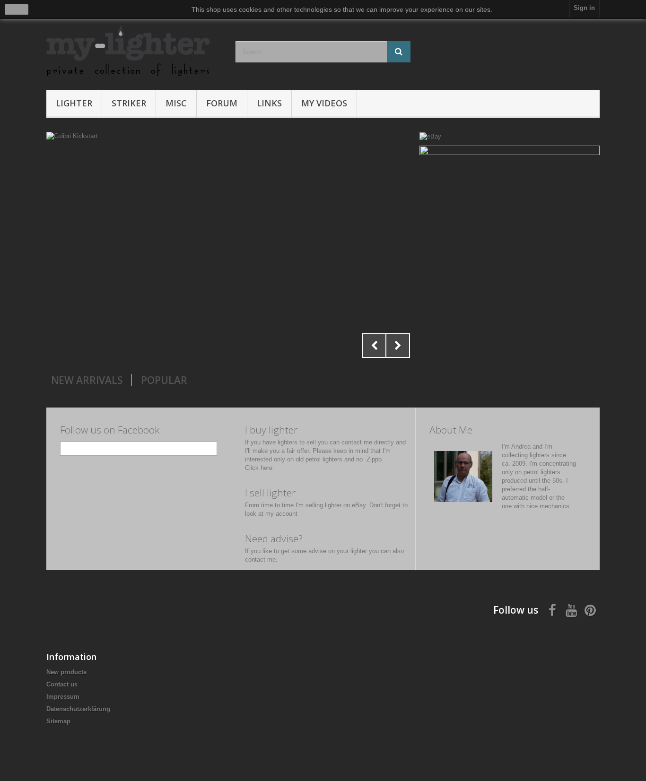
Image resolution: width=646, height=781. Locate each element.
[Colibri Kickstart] (230, 247)
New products (66, 672)
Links (269, 103)
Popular (164, 380)
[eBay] (430, 135)
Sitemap (58, 721)
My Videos (324, 103)
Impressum (62, 696)
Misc (176, 103)
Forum (221, 103)
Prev (374, 345)
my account (281, 513)
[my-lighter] (133, 51)
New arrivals (86, 380)
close (17, 9)
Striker (129, 103)
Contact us (62, 684)
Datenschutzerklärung (78, 708)
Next (397, 345)
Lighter (74, 103)
